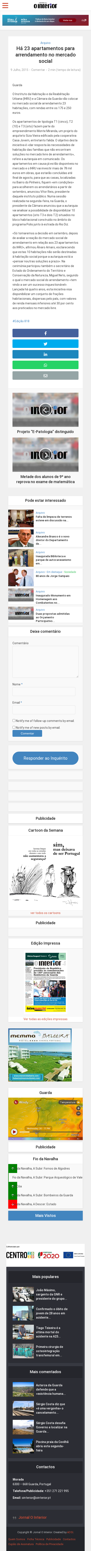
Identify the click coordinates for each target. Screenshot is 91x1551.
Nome (17, 684)
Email (17, 702)
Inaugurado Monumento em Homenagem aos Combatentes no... (53, 599)
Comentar (38, 70)
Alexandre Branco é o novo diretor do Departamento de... (52, 540)
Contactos (69, 1539)
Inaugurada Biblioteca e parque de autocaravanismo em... (53, 560)
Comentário (20, 643)
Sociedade (70, 572)
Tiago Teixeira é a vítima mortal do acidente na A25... (48, 1332)
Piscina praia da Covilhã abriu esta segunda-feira (52, 1446)
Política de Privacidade (49, 1544)
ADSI (70, 1532)
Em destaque (54, 572)
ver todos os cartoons (45, 913)
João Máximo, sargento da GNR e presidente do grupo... (51, 1294)
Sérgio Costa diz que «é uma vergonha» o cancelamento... (50, 1408)
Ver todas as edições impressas (45, 1019)
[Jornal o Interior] (45, 5)
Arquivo (45, 43)
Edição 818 (22, 321)
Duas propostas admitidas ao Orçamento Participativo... (53, 617)
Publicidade (53, 1539)
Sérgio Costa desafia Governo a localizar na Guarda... (51, 1427)
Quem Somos (16, 1539)
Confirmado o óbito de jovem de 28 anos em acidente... (52, 1313)
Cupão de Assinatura (21, 1544)
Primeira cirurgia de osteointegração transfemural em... (49, 1351)
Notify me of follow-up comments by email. (45, 721)
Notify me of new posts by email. (38, 727)
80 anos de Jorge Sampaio (52, 576)
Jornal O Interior (32, 1517)
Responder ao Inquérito (45, 758)
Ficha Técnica (35, 1539)
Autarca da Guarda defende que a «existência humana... (51, 1389)
